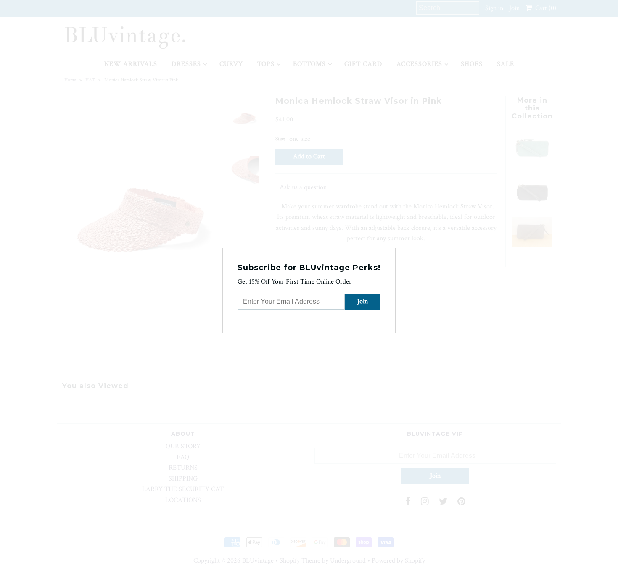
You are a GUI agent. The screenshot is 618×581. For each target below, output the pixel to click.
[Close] (390, 253)
